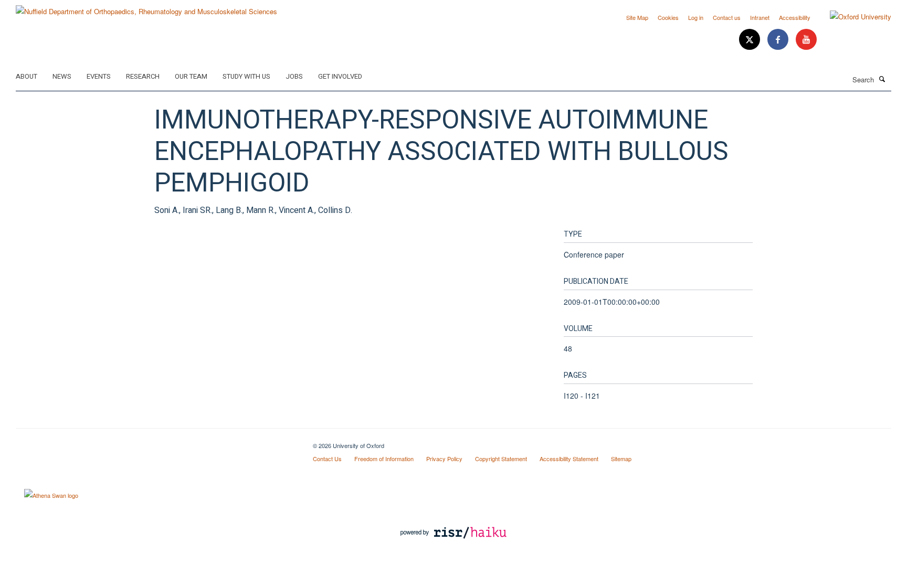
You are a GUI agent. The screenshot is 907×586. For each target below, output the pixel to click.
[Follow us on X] (750, 40)
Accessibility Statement (569, 458)
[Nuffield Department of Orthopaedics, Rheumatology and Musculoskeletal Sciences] (146, 8)
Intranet (759, 17)
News (61, 76)
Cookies (668, 17)
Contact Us (327, 458)
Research (143, 76)
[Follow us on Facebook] (778, 40)
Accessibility (794, 17)
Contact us (727, 17)
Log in (695, 17)
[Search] (882, 78)
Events (99, 76)
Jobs (294, 76)
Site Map (637, 17)
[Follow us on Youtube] (806, 40)
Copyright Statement (501, 458)
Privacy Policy (444, 458)
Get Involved (340, 76)
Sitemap (621, 458)
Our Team (191, 76)
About (26, 76)
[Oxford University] (852, 16)
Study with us (246, 76)
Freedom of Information (384, 458)
